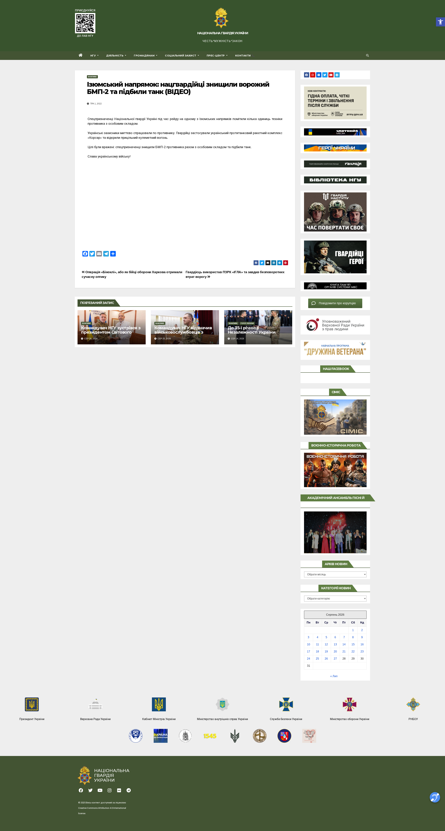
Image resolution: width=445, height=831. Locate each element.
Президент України (31, 719)
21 (344, 651)
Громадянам (144, 55)
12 (326, 644)
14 (344, 644)
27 (335, 658)
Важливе (92, 77)
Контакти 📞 (245, 55)
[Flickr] (318, 74)
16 (362, 644)
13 (335, 644)
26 (326, 658)
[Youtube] (331, 74)
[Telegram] (337, 74)
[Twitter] (324, 74)
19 (326, 651)
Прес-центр (216, 55)
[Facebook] (306, 74)
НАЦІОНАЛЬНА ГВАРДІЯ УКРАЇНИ (222, 33)
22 (353, 651)
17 (308, 651)
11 (317, 644)
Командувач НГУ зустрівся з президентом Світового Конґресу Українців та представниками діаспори (110, 334)
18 (317, 651)
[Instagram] (312, 74)
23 (362, 651)
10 (308, 644)
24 (308, 658)
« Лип (334, 676)
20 (335, 651)
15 (353, 644)
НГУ (93, 55)
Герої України (247, 323)
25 (317, 658)
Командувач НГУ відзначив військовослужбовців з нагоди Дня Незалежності (183, 332)
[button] (440, 21)
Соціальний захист (181, 55)
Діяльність (115, 55)
